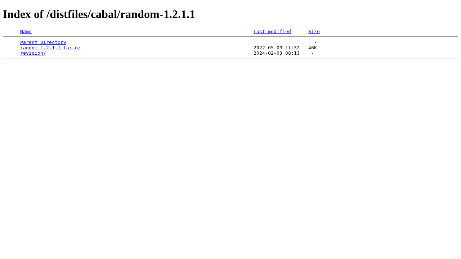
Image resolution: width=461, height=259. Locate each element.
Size (314, 31)
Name (26, 31)
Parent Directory (43, 42)
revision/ (33, 53)
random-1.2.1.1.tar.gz (50, 47)
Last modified (272, 31)
